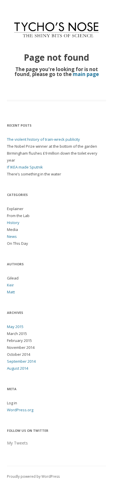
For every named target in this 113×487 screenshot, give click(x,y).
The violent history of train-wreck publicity (43, 139)
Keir (10, 285)
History (13, 222)
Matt (11, 292)
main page (86, 74)
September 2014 (21, 361)
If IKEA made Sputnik (25, 167)
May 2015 (15, 326)
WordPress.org (20, 409)
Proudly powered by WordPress (33, 476)
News (12, 236)
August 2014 (17, 368)
